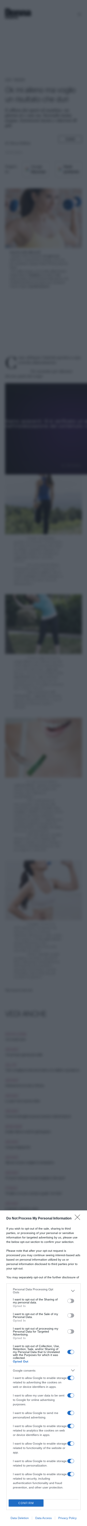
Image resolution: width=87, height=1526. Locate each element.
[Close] (79, 1219)
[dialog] (43, 1368)
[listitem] (43, 1291)
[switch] (70, 1301)
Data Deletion (20, 1518)
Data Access (43, 1518)
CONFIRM (26, 1503)
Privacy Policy (67, 1518)
